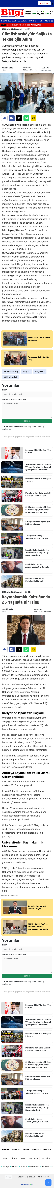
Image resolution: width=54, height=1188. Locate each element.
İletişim (14, 1158)
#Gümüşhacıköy (11, 371)
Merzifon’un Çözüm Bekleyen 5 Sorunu (38, 479)
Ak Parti (23, 1166)
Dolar (28, 11)
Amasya (45, 68)
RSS (9, 1177)
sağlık (24, 124)
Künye (5, 1158)
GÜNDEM (33, 21)
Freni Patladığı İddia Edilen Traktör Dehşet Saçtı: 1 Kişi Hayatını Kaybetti (37, 552)
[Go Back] (48, 1182)
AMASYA (22, 21)
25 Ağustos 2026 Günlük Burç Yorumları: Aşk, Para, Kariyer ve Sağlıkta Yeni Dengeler (38, 510)
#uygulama (39, 371)
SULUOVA (47, 1149)
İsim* (4, 390)
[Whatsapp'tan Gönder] (26, 118)
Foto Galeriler (46, 1158)
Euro (40, 11)
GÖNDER (27, 421)
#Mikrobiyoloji (10, 377)
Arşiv (23, 1158)
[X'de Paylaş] (19, 118)
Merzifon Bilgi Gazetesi (13, 29)
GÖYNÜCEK (36, 1149)
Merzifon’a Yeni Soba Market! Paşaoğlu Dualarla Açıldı (37, 494)
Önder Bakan (33, 1166)
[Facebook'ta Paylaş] (12, 118)
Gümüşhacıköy (46, 70)
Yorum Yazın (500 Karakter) (14, 399)
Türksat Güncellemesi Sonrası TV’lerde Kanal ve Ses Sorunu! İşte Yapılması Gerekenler (38, 467)
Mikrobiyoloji (43, 132)
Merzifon (14, 1166)
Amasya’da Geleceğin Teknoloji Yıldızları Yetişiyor (37, 537)
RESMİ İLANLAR (8, 21)
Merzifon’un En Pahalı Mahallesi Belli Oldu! (34, 579)
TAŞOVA (26, 1149)
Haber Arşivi (33, 1158)
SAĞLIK (27, 29)
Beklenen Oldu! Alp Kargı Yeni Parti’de (38, 451)
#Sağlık (26, 371)
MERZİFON (16, 1149)
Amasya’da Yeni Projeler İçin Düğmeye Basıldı (37, 522)
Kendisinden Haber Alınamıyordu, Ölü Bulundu (37, 565)
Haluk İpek (44, 1166)
